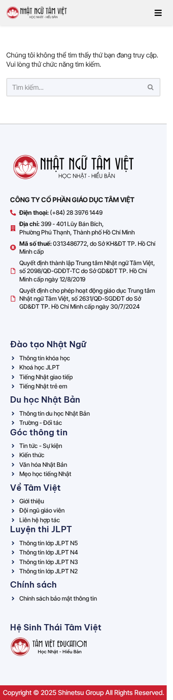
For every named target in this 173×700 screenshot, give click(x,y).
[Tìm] (151, 87)
